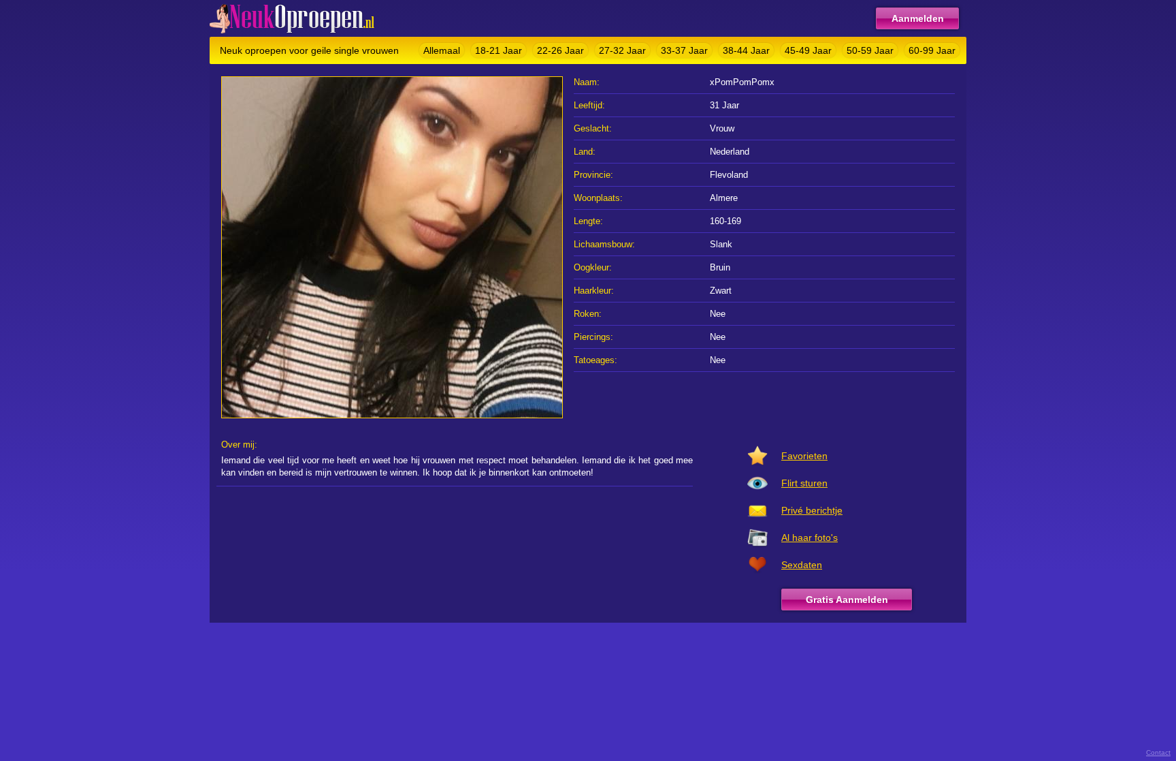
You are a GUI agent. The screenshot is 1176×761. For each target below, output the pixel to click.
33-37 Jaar (684, 50)
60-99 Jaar (932, 50)
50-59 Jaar (870, 50)
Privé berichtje (812, 510)
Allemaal (441, 50)
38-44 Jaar (746, 50)
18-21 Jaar (498, 50)
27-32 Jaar (622, 50)
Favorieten (804, 455)
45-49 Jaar (808, 50)
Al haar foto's (809, 537)
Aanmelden (918, 18)
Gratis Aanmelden (847, 599)
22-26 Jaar (560, 50)
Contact (1158, 752)
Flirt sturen (804, 483)
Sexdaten (801, 564)
